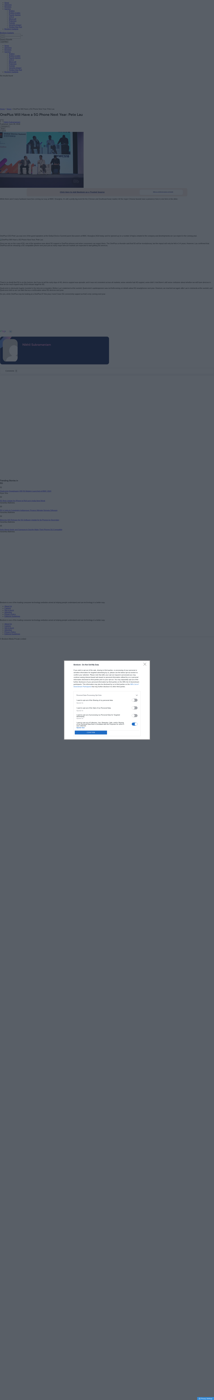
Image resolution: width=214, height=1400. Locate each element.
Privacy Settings (206, 1398)
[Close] (145, 665)
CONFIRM (91, 732)
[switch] (135, 700)
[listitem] (107, 695)
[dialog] (107, 700)
